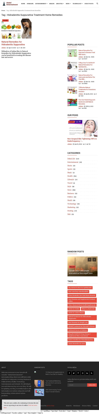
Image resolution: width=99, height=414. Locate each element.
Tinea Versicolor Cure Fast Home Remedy (81, 295)
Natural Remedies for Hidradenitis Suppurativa (13, 43)
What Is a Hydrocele (88, 309)
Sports (69, 169)
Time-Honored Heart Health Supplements (82, 305)
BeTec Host (50, 406)
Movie (69, 166)
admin (3, 48)
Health (51, 3)
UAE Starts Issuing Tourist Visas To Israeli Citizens (53, 390)
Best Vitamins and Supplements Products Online (81, 300)
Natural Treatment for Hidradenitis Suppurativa (79, 317)
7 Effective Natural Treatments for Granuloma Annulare (87, 89)
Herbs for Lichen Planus (76, 313)
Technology (77, 3)
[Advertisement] (82, 27)
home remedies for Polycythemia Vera (80, 340)
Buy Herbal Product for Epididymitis (80, 288)
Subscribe (92, 385)
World (69, 200)
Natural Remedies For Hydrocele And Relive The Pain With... (87, 77)
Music (69, 173)
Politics (70, 197)
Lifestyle (59, 3)
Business (70, 193)
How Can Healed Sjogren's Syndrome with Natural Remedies (87, 102)
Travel (69, 183)
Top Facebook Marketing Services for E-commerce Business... (53, 383)
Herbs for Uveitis (73, 309)
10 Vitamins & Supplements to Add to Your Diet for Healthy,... (55, 373)
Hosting (70, 211)
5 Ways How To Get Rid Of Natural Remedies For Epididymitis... (87, 65)
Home (23, 3)
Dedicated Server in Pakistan (77, 330)
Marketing (71, 207)
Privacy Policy (86, 406)
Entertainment (41, 3)
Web (69, 214)
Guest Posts (88, 3)
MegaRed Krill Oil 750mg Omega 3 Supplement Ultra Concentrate (79, 335)
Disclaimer (76, 406)
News (68, 3)
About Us (69, 406)
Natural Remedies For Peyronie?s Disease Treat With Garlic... (87, 52)
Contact (95, 406)
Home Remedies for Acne (76, 343)
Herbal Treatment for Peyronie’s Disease (81, 326)
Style (69, 186)
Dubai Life (30, 3)
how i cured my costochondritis (78, 291)
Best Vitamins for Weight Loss (78, 322)
